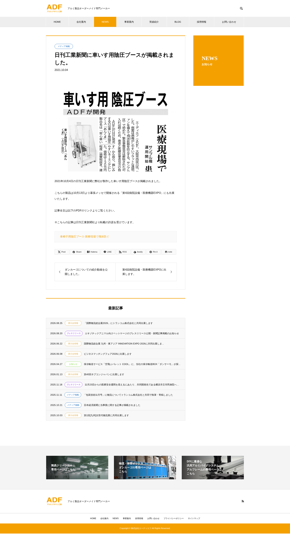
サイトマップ (194, 518)
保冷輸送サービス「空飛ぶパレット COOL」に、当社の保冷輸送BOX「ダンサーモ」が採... (132, 364)
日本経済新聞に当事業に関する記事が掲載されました (112, 405)
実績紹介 (154, 21)
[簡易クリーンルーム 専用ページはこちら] (77, 477)
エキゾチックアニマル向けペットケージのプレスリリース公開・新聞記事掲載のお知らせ (132, 333)
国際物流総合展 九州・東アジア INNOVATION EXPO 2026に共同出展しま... (124, 343)
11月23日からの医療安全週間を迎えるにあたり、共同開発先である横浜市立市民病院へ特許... (133, 384)
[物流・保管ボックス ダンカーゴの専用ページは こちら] (145, 477)
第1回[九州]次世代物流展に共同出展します (106, 415)
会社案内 (81, 21)
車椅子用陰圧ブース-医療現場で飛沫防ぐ (84, 236)
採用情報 (201, 21)
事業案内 (129, 21)
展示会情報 (73, 323)
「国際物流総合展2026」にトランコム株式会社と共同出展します (118, 323)
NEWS (105, 21)
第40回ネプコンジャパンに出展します (104, 374)
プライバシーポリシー (174, 518)
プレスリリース (74, 333)
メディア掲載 (64, 46)
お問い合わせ (229, 21)
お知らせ (73, 364)
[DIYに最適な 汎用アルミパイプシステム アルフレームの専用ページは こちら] (213, 477)
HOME (57, 21)
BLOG (178, 21)
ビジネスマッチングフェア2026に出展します (108, 354)
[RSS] (243, 501)
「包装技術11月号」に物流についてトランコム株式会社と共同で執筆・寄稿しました (128, 394)
